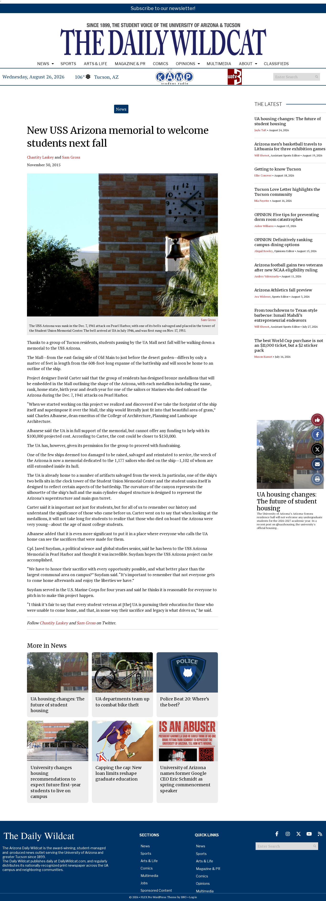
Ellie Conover (263, 175)
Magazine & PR (130, 64)
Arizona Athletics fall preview (283, 290)
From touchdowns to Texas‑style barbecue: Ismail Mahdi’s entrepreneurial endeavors (285, 315)
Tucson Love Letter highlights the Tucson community (287, 192)
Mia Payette (261, 200)
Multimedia (219, 64)
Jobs (144, 883)
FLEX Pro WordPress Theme (159, 897)
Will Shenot (261, 155)
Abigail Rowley (263, 251)
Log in (193, 897)
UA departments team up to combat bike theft (122, 701)
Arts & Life (95, 64)
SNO (184, 897)
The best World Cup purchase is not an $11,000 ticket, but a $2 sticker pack (288, 345)
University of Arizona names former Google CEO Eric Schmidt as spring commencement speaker (185, 779)
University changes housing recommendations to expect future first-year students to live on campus (56, 782)
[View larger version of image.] (122, 244)
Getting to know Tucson (277, 169)
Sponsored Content (156, 890)
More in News (47, 645)
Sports (68, 64)
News (43, 64)
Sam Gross (71, 157)
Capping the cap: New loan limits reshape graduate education (118, 773)
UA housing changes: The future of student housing (287, 501)
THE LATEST (268, 104)
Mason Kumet (263, 356)
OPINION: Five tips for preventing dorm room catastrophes (286, 217)
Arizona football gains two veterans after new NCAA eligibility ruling (288, 267)
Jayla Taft (260, 130)
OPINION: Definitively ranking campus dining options (283, 242)
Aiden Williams (264, 226)
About (245, 64)
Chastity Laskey (40, 157)
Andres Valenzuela (266, 276)
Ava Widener (262, 296)
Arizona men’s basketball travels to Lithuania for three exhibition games (290, 146)
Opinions (185, 64)
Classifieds (276, 64)
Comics (160, 64)
